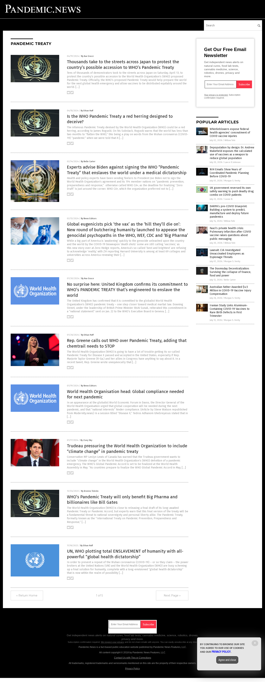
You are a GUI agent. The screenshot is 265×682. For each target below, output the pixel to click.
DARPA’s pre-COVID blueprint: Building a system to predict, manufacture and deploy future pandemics (229, 212)
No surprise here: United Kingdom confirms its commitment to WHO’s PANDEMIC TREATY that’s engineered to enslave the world (127, 290)
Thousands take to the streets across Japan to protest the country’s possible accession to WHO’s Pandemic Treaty (123, 64)
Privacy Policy (132, 668)
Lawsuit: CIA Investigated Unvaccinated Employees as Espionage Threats (227, 253)
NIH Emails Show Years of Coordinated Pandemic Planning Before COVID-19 (229, 173)
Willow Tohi (229, 140)
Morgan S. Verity (232, 180)
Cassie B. (228, 199)
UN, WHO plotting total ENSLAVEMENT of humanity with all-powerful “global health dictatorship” (125, 554)
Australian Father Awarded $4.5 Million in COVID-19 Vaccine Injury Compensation (230, 290)
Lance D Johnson (232, 162)
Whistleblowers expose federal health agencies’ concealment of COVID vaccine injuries (230, 132)
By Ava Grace (87, 56)
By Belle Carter (88, 161)
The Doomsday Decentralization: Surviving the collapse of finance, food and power (230, 272)
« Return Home (26, 595)
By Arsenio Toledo (90, 491)
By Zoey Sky (86, 440)
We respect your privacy (112, 642)
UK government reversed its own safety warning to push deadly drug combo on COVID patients (232, 191)
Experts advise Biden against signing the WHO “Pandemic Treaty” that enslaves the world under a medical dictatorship (126, 169)
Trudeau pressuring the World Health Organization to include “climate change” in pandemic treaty (127, 448)
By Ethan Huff (87, 110)
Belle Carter (230, 280)
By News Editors (88, 218)
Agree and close (227, 659)
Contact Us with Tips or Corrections (132, 657)
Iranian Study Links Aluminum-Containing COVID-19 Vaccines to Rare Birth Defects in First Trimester (229, 311)
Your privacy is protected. (216, 95)
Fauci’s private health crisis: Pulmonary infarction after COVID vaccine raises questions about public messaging (230, 234)
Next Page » (172, 595)
